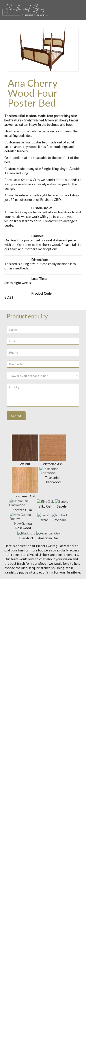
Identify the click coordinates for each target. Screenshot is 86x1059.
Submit (16, 416)
